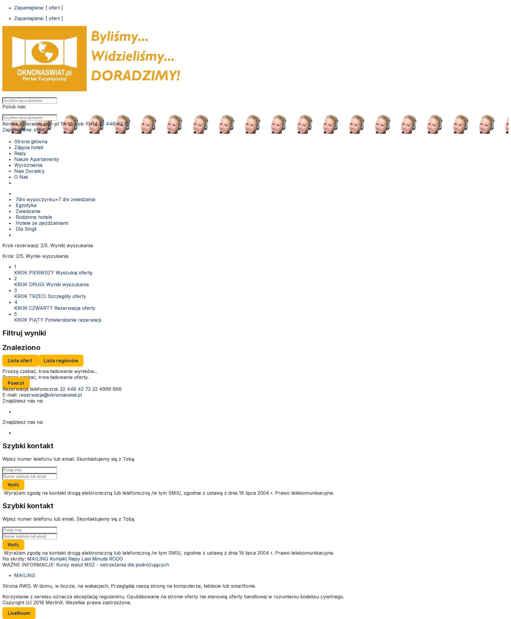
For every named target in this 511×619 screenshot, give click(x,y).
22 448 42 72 (114, 124)
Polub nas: (14, 107)
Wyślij (13, 485)
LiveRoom (19, 613)
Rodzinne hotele (33, 217)
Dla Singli (25, 229)
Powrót (16, 383)
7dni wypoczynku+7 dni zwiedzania (54, 199)
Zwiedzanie (27, 211)
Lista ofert (20, 361)
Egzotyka (25, 205)
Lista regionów (61, 361)
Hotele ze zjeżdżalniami (41, 223)
